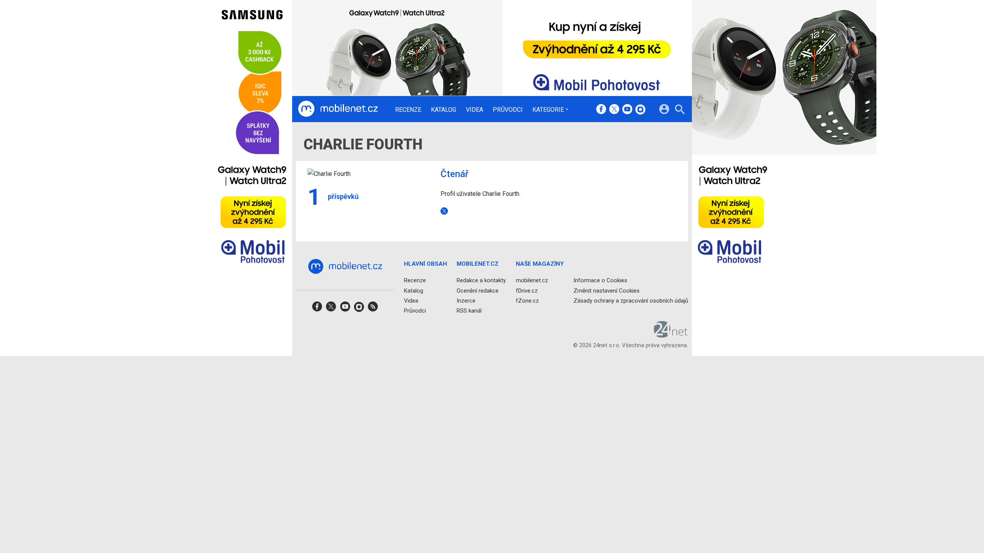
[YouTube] (627, 109)
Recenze (408, 110)
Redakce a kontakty (481, 280)
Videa (474, 110)
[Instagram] (640, 109)
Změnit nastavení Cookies (606, 290)
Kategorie (548, 109)
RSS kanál (469, 310)
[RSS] (373, 309)
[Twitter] (445, 210)
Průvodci (508, 110)
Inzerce (466, 300)
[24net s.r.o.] (671, 334)
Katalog (443, 110)
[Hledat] (679, 110)
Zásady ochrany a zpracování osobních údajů (630, 300)
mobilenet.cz (532, 280)
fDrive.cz (527, 290)
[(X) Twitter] (614, 109)
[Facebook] (601, 109)
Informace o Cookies (600, 280)
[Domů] (338, 109)
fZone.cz (527, 300)
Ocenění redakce (478, 290)
